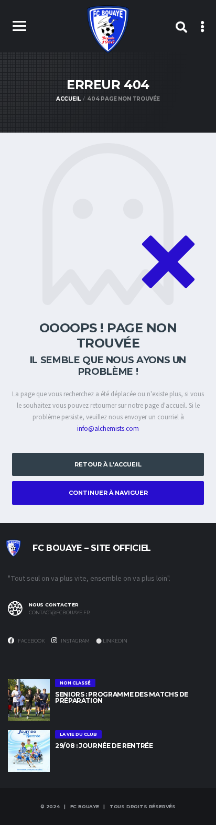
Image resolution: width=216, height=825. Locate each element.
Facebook (31, 641)
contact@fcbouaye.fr (59, 612)
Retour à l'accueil (108, 464)
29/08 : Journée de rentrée (104, 746)
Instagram (75, 641)
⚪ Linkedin (111, 641)
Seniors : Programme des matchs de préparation (121, 697)
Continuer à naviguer (108, 492)
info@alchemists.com (108, 428)
